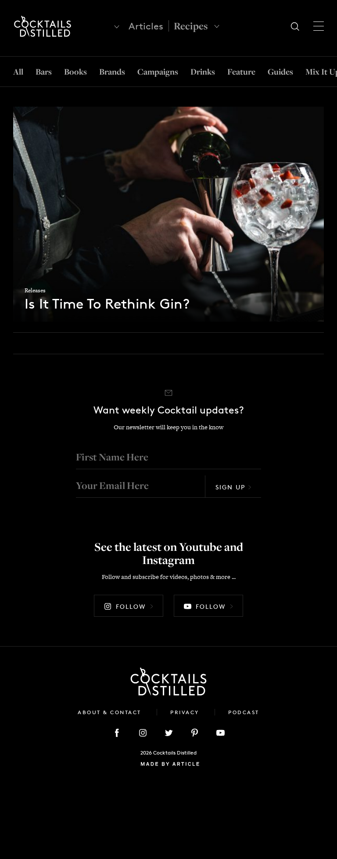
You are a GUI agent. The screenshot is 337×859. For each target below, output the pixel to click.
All (18, 71)
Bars (44, 71)
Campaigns (157, 71)
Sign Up (230, 487)
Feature (241, 71)
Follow (131, 606)
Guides (280, 71)
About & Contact (110, 712)
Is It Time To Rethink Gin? (107, 304)
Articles (146, 26)
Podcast (243, 712)
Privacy (185, 712)
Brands (112, 71)
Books (75, 71)
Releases (35, 290)
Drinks (202, 71)
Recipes (191, 26)
